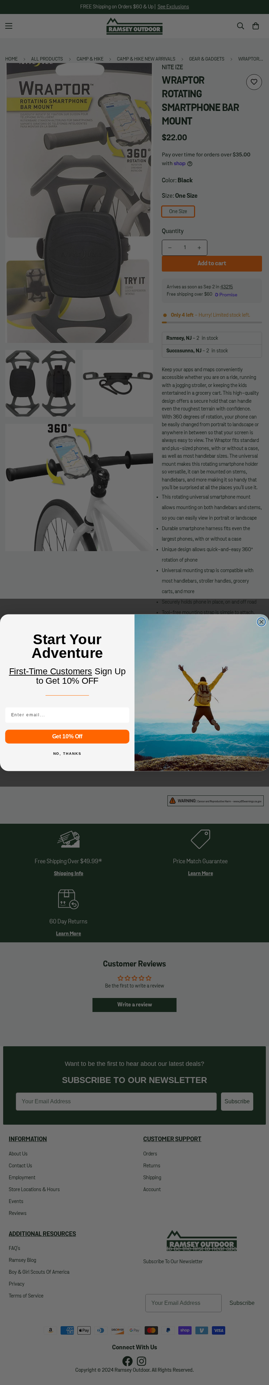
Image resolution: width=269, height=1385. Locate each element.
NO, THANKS (67, 753)
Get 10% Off (67, 736)
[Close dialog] (261, 622)
